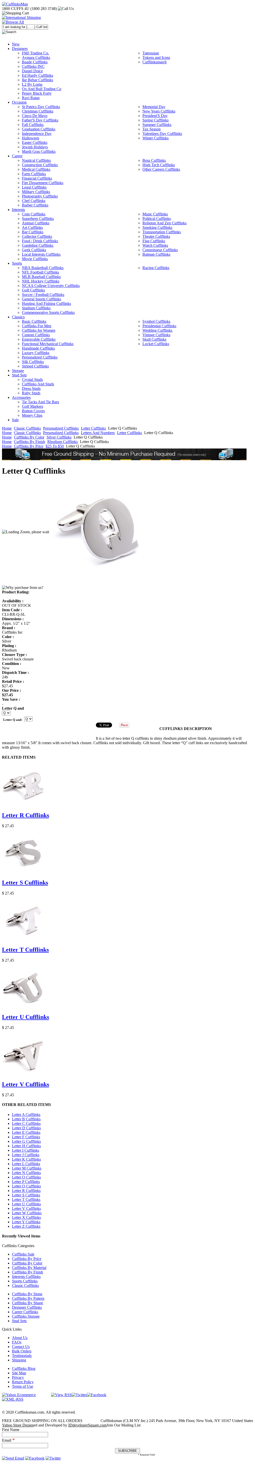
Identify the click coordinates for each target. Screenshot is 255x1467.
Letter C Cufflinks (26, 1123)
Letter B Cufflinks (26, 1119)
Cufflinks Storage (26, 1316)
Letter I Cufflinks (25, 1150)
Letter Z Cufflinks (26, 1226)
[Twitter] (79, 1395)
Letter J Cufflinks (25, 1155)
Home (7, 428)
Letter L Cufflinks (26, 1164)
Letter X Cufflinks (26, 1217)
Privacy (18, 1377)
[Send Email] (13, 1458)
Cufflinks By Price (28, 446)
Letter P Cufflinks (26, 1182)
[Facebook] (96, 1395)
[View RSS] (61, 1395)
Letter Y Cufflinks (26, 1222)
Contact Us (21, 1347)
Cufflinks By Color (29, 437)
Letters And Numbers (98, 433)
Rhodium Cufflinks (62, 442)
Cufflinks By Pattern (28, 1298)
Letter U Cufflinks (25, 1017)
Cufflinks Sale (23, 1254)
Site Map (19, 1373)
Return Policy (23, 1382)
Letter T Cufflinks (25, 949)
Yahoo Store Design (18, 1425)
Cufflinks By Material (29, 1267)
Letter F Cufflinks (26, 1137)
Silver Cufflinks (59, 437)
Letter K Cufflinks (26, 1159)
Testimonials (22, 1355)
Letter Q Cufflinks (26, 1186)
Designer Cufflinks (27, 1307)
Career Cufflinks (25, 1312)
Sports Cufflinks (25, 1281)
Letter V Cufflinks (25, 1084)
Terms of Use (22, 1386)
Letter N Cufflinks (26, 1173)
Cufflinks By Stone (27, 1294)
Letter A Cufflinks (26, 1114)
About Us (19, 1338)
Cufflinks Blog (23, 1368)
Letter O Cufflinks (26, 1177)
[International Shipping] (21, 17)
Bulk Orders (21, 1351)
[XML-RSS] (12, 1399)
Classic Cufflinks (27, 428)
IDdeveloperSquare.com (87, 1425)
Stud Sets (19, 1321)
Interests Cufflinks (26, 1276)
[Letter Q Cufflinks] (100, 532)
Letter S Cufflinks (25, 882)
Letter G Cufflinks (26, 1141)
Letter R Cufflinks (25, 815)
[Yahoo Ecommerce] (19, 1395)
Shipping (19, 1360)
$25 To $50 (55, 446)
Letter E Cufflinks (26, 1132)
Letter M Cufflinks (26, 1168)
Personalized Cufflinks (61, 428)
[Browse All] (13, 22)
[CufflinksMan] (15, 4)
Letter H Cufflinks (26, 1146)
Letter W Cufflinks (27, 1213)
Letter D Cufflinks (26, 1128)
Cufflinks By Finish (29, 442)
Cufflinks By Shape (27, 1303)
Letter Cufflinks (93, 428)
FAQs (16, 1342)
